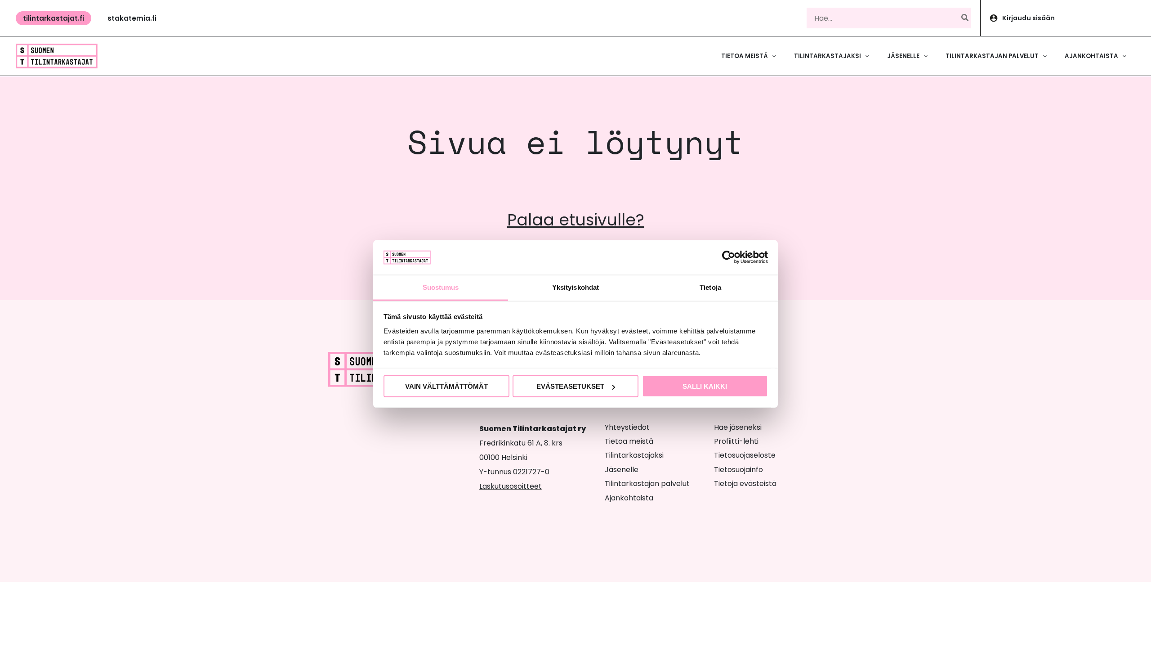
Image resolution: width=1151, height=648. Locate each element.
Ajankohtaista (629, 498)
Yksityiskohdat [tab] (575, 287)
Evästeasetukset (570, 386)
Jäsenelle (621, 469)
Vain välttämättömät (446, 386)
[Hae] (965, 18)
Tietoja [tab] (710, 287)
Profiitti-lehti (736, 441)
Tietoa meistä (629, 441)
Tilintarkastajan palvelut (647, 483)
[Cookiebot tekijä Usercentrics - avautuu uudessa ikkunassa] (728, 257)
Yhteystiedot (627, 427)
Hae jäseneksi (738, 427)
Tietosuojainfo (738, 469)
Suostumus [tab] (441, 287)
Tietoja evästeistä (745, 483)
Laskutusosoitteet (510, 486)
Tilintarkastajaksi (634, 455)
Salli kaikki (705, 386)
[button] (53, 18)
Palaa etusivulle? (575, 219)
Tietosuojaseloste (745, 455)
